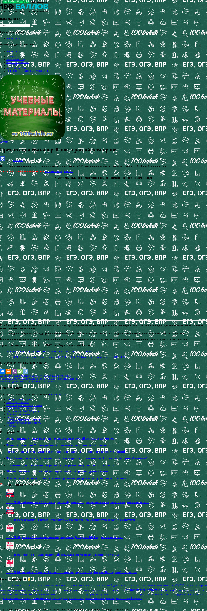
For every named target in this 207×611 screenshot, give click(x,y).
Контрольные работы (18, 414)
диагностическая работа (113, 591)
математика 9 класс (10, 594)
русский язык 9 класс (190, 594)
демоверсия (95, 590)
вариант (203, 585)
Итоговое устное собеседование (24, 405)
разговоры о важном (154, 594)
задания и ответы (9, 375)
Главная (10, 56)
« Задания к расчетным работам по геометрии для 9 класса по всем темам (40, 378)
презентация (64, 375)
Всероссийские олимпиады (21, 408)
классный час (171, 590)
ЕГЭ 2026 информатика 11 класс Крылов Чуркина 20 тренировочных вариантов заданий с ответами (77, 502)
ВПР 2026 (11, 65)
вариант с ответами (8, 591)
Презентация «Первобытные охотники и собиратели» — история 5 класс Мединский (66, 451)
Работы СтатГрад (15, 59)
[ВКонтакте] (2, 371)
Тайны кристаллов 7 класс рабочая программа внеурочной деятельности (58, 445)
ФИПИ (179, 585)
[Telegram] (25, 371)
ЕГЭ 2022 (66, 585)
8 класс (9, 586)
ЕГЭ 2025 (96, 586)
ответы (50, 594)
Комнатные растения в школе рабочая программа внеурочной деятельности (60, 465)
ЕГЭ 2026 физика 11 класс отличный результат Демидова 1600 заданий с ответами (64, 537)
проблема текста (62, 595)
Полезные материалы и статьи (23, 419)
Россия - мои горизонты (157, 586)
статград (57, 598)
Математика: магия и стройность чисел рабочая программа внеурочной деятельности (67, 478)
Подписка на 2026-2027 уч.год (23, 411)
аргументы (191, 585)
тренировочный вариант (128, 598)
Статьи (4, 141)
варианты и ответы (29, 590)
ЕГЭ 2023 (77, 585)
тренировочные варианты (99, 598)
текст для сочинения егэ (73, 598)
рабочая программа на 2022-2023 (124, 595)
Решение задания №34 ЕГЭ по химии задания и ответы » (31, 381)
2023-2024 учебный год (44, 586)
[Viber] (14, 371)
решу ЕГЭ (173, 595)
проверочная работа (77, 595)
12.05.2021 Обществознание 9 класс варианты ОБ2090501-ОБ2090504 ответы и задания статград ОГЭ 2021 (65, 357)
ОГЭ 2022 (51, 375)
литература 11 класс (193, 590)
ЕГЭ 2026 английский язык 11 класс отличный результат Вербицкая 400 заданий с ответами (71, 572)
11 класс (30, 585)
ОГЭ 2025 (134, 586)
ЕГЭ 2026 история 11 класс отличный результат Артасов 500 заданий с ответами (63, 554)
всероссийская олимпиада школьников (67, 590)
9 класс (15, 585)
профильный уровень (97, 594)
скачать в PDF (53, 171)
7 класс (2, 586)
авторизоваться (57, 394)
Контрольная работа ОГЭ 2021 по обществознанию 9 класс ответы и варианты (50, 351)
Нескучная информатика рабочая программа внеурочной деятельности (57, 471)
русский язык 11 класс (15, 598)
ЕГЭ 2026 (105, 585)
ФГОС (170, 585)
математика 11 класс (33, 594)
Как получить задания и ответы (23, 422)
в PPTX (68, 171)
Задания (116, 585)
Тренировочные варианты (20, 399)
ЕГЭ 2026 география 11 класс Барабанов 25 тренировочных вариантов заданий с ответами (70, 519)
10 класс (22, 586)
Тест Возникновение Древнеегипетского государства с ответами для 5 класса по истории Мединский (76, 458)
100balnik (18, 160)
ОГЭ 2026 (142, 586)
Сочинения (12, 417)
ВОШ (57, 586)
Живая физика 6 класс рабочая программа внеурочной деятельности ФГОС (60, 438)
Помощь (11, 425)
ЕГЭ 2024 (87, 585)
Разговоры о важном (17, 62)
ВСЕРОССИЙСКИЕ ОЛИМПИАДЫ (27, 71)
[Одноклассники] (8, 371)
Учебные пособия (16, 68)
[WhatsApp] (20, 371)
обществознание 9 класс (32, 375)
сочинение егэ (41, 598)
